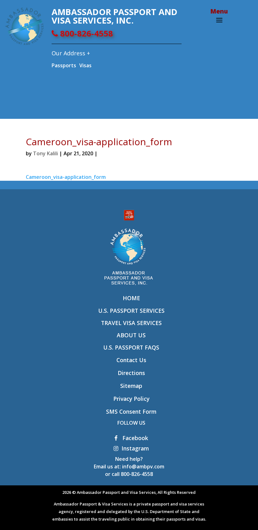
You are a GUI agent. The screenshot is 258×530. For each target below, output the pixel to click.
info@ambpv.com (143, 466)
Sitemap (131, 385)
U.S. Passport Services (131, 310)
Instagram (135, 448)
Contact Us (131, 360)
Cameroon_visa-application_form (66, 177)
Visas (85, 65)
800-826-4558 (85, 33)
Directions (131, 373)
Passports (64, 65)
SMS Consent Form (131, 411)
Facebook (134, 438)
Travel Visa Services (131, 323)
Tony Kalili (45, 153)
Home (131, 298)
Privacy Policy (131, 398)
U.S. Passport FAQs (131, 347)
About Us (131, 335)
